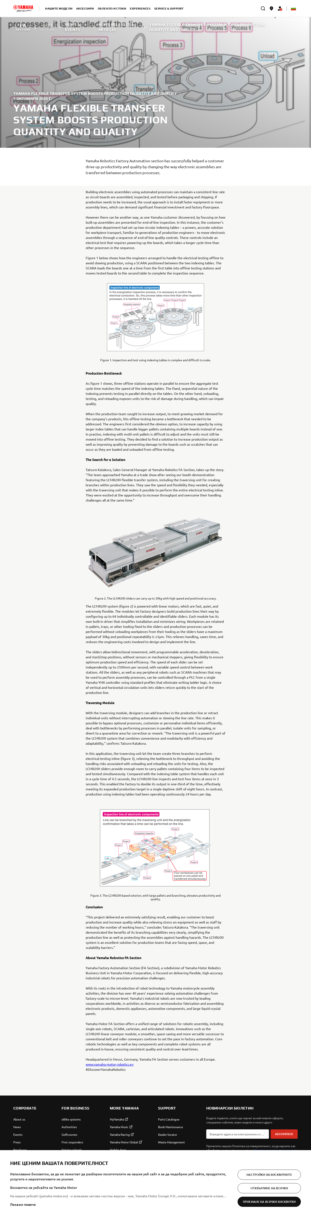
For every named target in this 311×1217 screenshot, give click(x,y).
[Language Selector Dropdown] (293, 8)
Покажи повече (23, 1204)
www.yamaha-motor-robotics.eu (109, 1064)
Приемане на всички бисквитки (269, 1202)
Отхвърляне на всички (269, 1188)
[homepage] (23, 8)
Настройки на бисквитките (269, 1175)
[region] (155, 1183)
